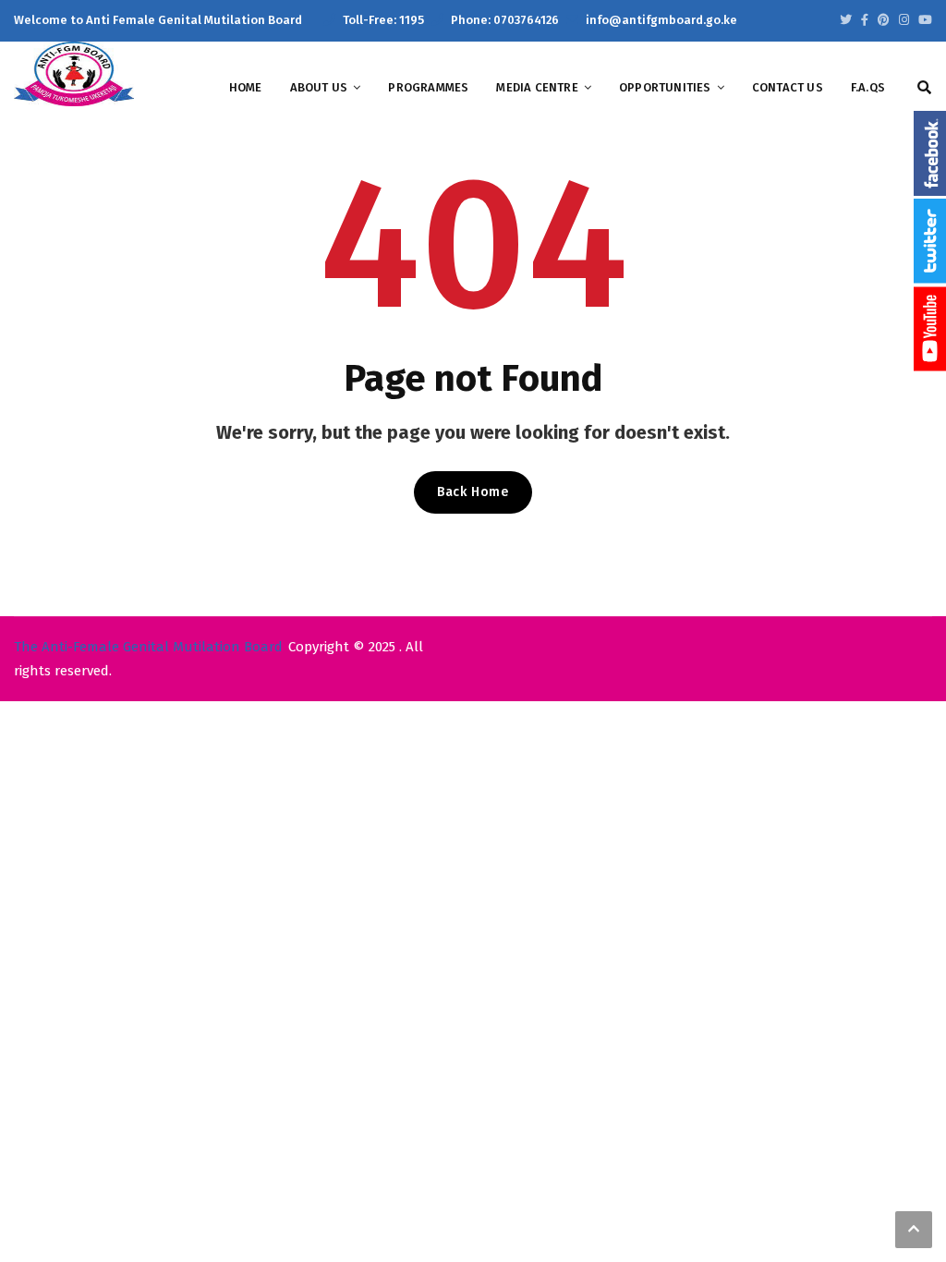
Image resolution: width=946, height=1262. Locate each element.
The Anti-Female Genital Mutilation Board (148, 646)
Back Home (472, 492)
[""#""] (884, 20)
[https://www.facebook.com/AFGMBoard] (864, 20)
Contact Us (787, 87)
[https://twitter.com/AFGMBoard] (846, 20)
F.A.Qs (868, 87)
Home (245, 87)
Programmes (428, 87)
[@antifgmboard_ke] (904, 20)
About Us (319, 87)
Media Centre (536, 87)
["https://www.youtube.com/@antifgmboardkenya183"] (925, 20)
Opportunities (665, 87)
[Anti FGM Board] (74, 73)
